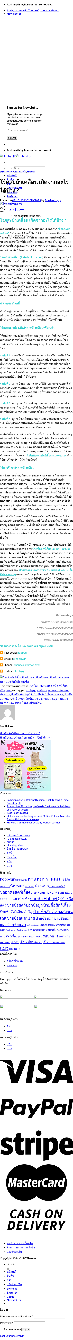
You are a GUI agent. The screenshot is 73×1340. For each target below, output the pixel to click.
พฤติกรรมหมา (49, 924)
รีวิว (9, 1280)
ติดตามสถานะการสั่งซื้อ (21, 1247)
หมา (54, 935)
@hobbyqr (19, 658)
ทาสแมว (53, 690)
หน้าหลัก (12, 175)
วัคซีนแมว (32, 698)
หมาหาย (64, 936)
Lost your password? (12, 1335)
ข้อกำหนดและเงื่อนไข (20, 1243)
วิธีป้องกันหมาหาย (39, 930)
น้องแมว (5, 694)
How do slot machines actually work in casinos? (34, 822)
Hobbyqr (19, 670)
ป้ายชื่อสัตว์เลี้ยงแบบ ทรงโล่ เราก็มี (20, 733)
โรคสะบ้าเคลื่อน (31, 702)
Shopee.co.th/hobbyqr (27, 664)
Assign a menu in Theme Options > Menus (33, 10)
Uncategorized (15, 845)
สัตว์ (17, 172)
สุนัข (29, 172)
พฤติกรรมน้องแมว (33, 925)
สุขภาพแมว (61, 698)
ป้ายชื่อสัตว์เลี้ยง (57, 905)
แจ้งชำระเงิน (14, 1251)
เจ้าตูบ (15, 942)
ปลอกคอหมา (39, 892)
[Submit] (8, 1269)
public (10, 841)
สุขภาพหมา (46, 698)
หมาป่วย (5, 702)
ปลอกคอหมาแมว (59, 892)
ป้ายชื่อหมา (44, 918)
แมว (33, 172)
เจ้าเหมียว (27, 942)
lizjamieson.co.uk (17, 838)
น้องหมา (64, 690)
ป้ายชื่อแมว (16, 924)
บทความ (12, 965)
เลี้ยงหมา (38, 942)
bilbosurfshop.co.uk (18, 835)
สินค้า (10, 1275)
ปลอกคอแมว (9, 899)
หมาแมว (5, 942)
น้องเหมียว (29, 886)
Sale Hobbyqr (53, 200)
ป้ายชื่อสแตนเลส (21, 918)
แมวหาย (14, 949)
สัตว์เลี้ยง (22, 172)
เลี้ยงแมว (48, 942)
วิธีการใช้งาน (15, 960)
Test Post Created (17, 812)
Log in (26, 1329)
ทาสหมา (42, 690)
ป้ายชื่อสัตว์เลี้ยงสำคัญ (16, 912)
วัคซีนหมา (18, 698)
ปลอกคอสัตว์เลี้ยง (15, 892)
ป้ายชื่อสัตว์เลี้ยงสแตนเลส (48, 694)
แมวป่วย (16, 702)
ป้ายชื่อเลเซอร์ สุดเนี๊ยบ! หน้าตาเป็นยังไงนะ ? (26, 737)
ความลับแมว (21, 879)
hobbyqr (22, 652)
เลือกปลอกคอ (59, 942)
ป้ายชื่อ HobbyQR (7, 172)
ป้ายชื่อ (24, 899)
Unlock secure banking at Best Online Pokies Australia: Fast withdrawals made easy (39, 817)
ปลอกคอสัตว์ (57, 886)
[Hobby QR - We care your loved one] (15, 155)
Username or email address (16, 1316)
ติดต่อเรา (12, 196)
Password (6, 1322)
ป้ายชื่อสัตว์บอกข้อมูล (25, 905)
